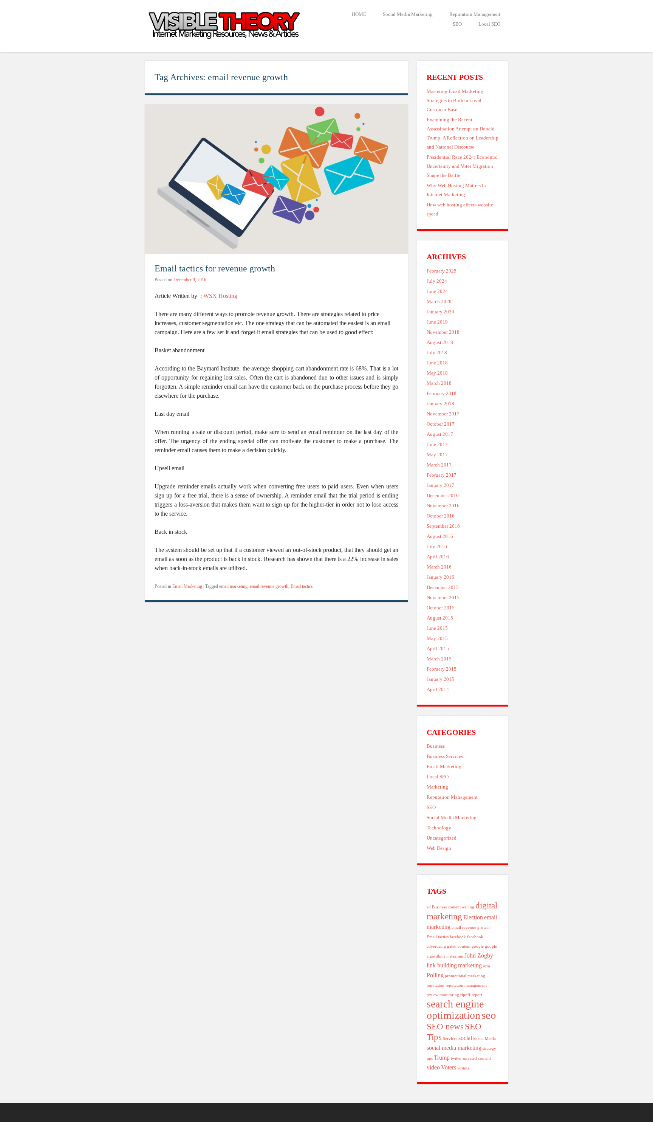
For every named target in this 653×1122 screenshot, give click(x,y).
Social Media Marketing (408, 14)
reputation (435, 985)
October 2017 (441, 424)
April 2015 (438, 648)
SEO (457, 24)
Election (473, 917)
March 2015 (439, 659)
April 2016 (438, 556)
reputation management (466, 985)
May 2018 (437, 373)
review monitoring (443, 995)
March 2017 (439, 465)
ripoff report (471, 995)
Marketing (437, 787)
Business (436, 746)
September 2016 (443, 526)
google (478, 946)
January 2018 (440, 403)
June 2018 (437, 363)
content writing (461, 907)
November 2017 (443, 414)
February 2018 (441, 393)
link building (442, 965)
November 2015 (443, 597)
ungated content (477, 1058)
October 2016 (441, 516)
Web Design (439, 848)
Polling (435, 975)
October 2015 (441, 608)
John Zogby (478, 955)
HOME (359, 14)
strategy (489, 1048)
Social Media (484, 1039)
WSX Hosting (220, 296)
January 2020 (440, 312)
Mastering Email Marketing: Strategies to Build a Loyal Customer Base (456, 100)
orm (486, 966)
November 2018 (443, 332)
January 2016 (440, 577)
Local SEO (489, 24)
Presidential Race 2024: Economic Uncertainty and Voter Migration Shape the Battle (462, 166)
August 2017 (440, 434)
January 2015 (440, 679)
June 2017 (437, 444)
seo (488, 1015)
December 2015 (443, 587)
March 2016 (439, 567)
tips (430, 1058)
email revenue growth (269, 586)
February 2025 (441, 271)
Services (450, 1039)
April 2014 (438, 689)
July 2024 (437, 281)
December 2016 (443, 495)
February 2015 (441, 669)
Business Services (445, 756)
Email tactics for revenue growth (215, 268)
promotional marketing (465, 976)
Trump (442, 1057)
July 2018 (437, 352)
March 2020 (439, 301)
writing (463, 1068)
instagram (454, 956)
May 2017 (437, 454)
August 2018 (440, 342)
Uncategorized (441, 838)
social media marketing (454, 1048)
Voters (448, 1067)
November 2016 (443, 505)
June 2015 (437, 628)
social (465, 1038)
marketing (470, 965)
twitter (456, 1058)
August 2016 (440, 536)
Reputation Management (474, 14)
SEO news (445, 1026)
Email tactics (302, 586)
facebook (458, 937)
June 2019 (437, 322)
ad (429, 907)
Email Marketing (187, 586)
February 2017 (441, 475)
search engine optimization (455, 1009)
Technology (439, 828)
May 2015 (437, 638)
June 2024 (437, 291)
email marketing (233, 586)
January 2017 (440, 485)
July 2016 (437, 546)
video (433, 1067)
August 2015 (440, 618)
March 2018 (439, 383)
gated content (458, 946)
